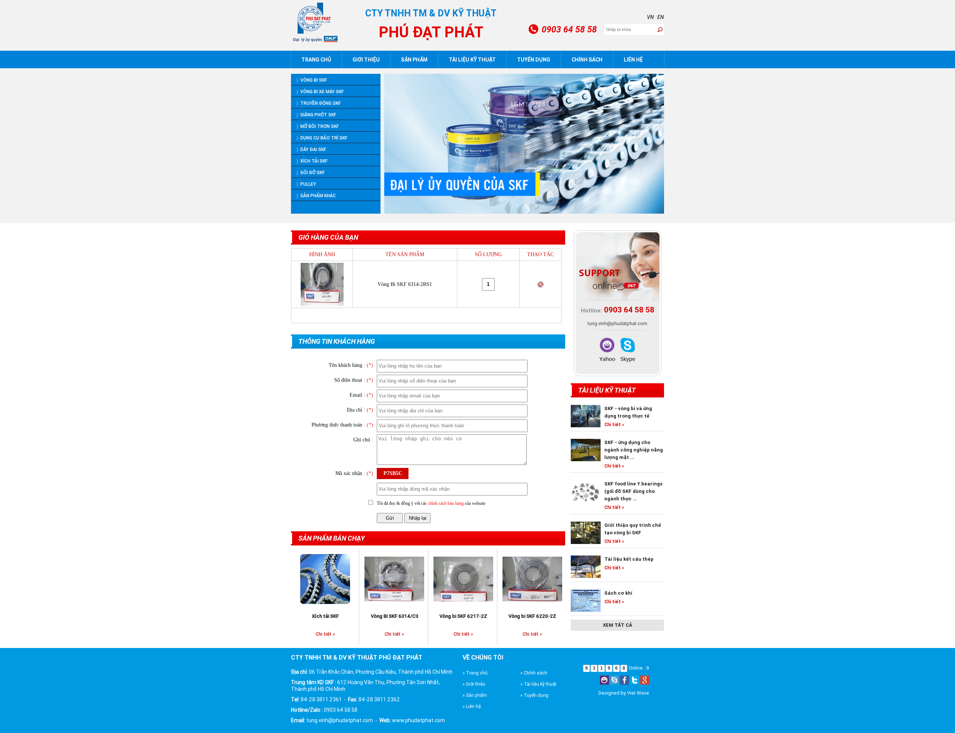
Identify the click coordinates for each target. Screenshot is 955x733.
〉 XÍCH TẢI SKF (312, 161)
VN (650, 17)
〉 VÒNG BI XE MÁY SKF (320, 91)
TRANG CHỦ (316, 59)
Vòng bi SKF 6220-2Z (532, 616)
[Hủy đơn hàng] (314, 315)
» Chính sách (533, 673)
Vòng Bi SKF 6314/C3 (394, 616)
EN (660, 17)
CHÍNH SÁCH (587, 59)
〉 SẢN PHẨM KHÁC (316, 195)
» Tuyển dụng (534, 695)
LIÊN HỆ (633, 59)
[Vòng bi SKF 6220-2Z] (532, 578)
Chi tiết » (325, 634)
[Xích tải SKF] (325, 578)
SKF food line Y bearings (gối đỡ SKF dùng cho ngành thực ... (633, 491)
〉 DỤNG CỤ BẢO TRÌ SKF (322, 138)
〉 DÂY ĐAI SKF (311, 149)
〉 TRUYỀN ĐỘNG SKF (319, 103)
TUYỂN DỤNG (533, 59)
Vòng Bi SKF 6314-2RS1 (405, 284)
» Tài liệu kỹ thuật (538, 684)
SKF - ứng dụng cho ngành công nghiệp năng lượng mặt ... (633, 449)
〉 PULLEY (306, 184)
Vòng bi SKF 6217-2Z (463, 616)
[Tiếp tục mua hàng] (360, 315)
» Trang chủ (475, 673)
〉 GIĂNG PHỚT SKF (316, 114)
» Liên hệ (472, 706)
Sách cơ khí (618, 593)
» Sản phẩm (475, 695)
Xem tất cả (617, 625)
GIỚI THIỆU (366, 59)
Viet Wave (638, 693)
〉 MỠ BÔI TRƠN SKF (318, 126)
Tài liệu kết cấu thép (629, 559)
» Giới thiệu (474, 684)
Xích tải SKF (325, 616)
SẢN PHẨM (414, 59)
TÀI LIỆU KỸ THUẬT (472, 59)
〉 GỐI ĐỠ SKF (311, 172)
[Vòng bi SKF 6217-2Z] (463, 578)
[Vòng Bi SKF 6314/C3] (394, 578)
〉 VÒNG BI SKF (312, 80)
